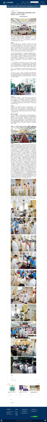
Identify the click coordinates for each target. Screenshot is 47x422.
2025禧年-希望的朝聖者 (30, 6)
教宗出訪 (24, 6)
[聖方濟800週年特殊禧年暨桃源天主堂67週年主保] (35, 388)
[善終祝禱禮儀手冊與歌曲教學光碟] (23, 388)
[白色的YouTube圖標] (32, 416)
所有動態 (8, 6)
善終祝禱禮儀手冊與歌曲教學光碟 (23, 392)
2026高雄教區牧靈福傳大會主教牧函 (12, 392)
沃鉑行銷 (31, 420)
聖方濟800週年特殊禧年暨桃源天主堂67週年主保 (34, 392)
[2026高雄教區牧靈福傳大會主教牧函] (12, 388)
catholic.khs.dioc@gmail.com (10, 414)
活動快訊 (16, 6)
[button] (23, 2)
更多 (35, 6)
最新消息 (12, 6)
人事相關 (20, 6)
